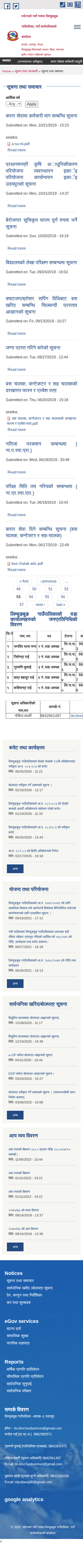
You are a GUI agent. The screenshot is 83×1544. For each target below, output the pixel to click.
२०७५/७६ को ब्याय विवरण (24, 1210)
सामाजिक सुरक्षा (17, 1336)
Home (6, 71)
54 (31, 597)
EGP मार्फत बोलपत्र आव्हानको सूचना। (31, 1073)
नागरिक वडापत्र (18, 1343)
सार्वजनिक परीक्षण (19, 1391)
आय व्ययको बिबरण (19, 1173)
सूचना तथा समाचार (20, 1281)
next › (40, 605)
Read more (17, 150)
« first (24, 581)
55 (47, 597)
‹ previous (48, 581)
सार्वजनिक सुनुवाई (19, 1384)
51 (50, 589)
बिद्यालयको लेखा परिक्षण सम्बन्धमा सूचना (41, 262)
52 (66, 589)
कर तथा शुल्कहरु (19, 1302)
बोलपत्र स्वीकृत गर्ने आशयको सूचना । (30, 785)
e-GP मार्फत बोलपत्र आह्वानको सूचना (30, 1055)
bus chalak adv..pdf (27, 563)
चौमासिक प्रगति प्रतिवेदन (25, 1376)
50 (34, 589)
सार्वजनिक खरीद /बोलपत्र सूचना (30, 1288)
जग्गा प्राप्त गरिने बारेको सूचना (33, 348)
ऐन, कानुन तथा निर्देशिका (24, 1295)
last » (60, 605)
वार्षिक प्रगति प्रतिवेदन (23, 1369)
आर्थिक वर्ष (13, 98)
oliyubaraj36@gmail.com (33, 1482)
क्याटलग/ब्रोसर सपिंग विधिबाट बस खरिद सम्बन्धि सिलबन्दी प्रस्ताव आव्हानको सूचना (41, 305)
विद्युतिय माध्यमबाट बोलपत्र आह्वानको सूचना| (34, 1018)
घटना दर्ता (14, 1329)
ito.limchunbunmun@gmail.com (38, 1428)
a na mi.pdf (21, 144)
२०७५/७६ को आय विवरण (23, 1229)
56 (63, 597)
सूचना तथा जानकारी (26, 71)
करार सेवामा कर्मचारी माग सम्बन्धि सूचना (41, 116)
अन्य (15, 869)
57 (22, 605)
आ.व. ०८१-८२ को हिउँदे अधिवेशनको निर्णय (33, 851)
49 (18, 589)
